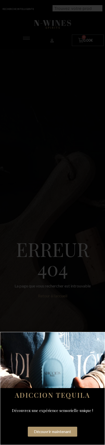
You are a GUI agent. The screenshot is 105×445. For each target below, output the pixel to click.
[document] (52, 222)
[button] (98, 339)
